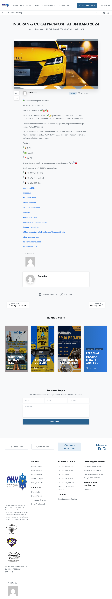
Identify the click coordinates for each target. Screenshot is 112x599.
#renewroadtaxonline (31, 207)
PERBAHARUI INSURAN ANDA (15, 360)
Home (30, 29)
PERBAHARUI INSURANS (42, 361)
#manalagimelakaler (31, 227)
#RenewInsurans (30, 217)
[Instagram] (108, 13)
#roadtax (27, 193)
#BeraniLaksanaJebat (32, 242)
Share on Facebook (49, 294)
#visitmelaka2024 (30, 247)
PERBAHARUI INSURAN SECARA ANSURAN (94, 358)
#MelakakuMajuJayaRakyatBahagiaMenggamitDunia (44, 232)
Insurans (39, 29)
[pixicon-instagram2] (104, 449)
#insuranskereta (30, 198)
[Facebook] (104, 13)
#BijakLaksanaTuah (31, 237)
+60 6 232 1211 (105, 5)
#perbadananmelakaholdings (35, 222)
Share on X (68, 294)
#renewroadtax (29, 202)
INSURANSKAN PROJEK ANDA (69, 361)
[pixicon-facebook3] (99, 449)
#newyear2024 (29, 188)
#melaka (26, 212)
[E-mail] (26, 269)
